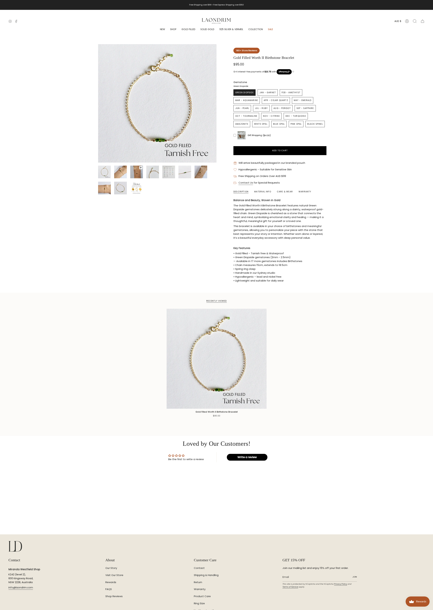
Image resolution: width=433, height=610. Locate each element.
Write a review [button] (247, 457)
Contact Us (245, 182)
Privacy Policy (340, 584)
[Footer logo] (15, 546)
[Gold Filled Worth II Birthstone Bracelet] (217, 359)
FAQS (108, 589)
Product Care (202, 596)
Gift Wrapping (255, 135)
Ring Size (199, 603)
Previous (98, 103)
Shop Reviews (114, 596)
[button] (173, 29)
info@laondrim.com (20, 587)
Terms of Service (290, 586)
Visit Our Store (114, 575)
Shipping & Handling (206, 575)
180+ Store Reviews (246, 50)
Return (198, 582)
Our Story (111, 568)
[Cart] (422, 21)
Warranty (200, 589)
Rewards (110, 582)
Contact (199, 568)
